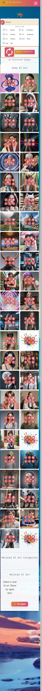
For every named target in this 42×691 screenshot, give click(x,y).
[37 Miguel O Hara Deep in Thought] (9, 142)
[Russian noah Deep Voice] (9, 518)
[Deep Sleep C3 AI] (29, 300)
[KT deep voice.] (29, 380)
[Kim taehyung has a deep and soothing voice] (9, 399)
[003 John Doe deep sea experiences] (29, 122)
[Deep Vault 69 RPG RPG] (29, 320)
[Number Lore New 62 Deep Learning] (29, 479)
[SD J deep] (29, 518)
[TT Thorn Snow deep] (9, 538)
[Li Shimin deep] (29, 399)
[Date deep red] (9, 281)
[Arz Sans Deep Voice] (29, 201)
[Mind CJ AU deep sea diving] (29, 459)
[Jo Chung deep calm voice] (9, 360)
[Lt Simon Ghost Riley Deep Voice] (29, 419)
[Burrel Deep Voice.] (9, 261)
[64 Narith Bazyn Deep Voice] (9, 162)
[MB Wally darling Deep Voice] (9, 439)
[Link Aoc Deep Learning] (9, 419)
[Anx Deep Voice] (29, 182)
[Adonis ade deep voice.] (29, 162)
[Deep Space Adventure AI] (9, 320)
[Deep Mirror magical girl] (9, 300)
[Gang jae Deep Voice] (9, 340)
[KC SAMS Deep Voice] (9, 380)
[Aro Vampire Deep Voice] (9, 201)
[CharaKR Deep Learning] (29, 261)
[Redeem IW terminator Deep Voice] (29, 499)
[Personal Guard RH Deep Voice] (9, 499)
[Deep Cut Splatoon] (29, 281)
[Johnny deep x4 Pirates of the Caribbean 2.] (29, 360)
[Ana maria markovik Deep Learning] (9, 182)
